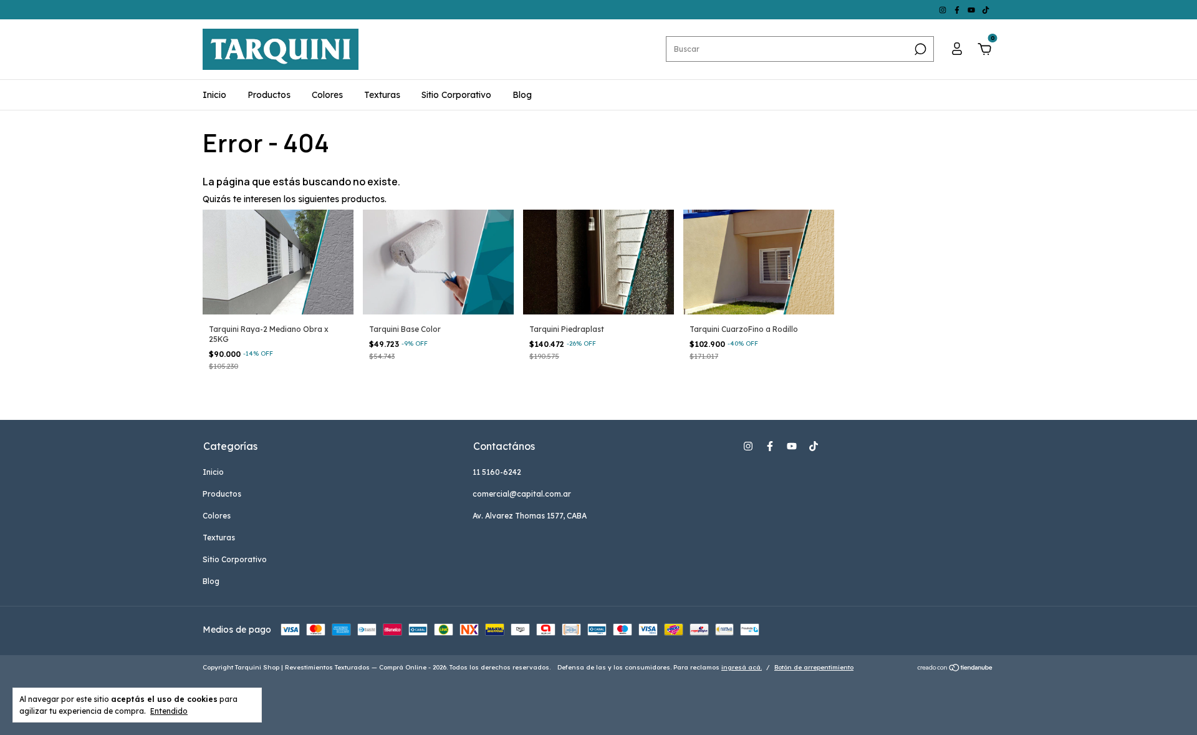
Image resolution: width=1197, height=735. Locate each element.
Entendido (169, 711)
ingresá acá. (741, 667)
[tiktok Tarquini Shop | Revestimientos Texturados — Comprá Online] (985, 9)
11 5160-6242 (497, 472)
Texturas (382, 94)
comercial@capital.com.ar (522, 494)
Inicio (214, 94)
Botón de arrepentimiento (813, 667)
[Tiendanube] (955, 668)
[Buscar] (919, 49)
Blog (522, 94)
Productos (269, 94)
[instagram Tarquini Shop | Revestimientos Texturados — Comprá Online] (943, 9)
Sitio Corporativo (456, 94)
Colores (327, 94)
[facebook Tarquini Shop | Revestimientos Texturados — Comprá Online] (958, 9)
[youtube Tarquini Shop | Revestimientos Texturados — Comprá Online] (972, 9)
